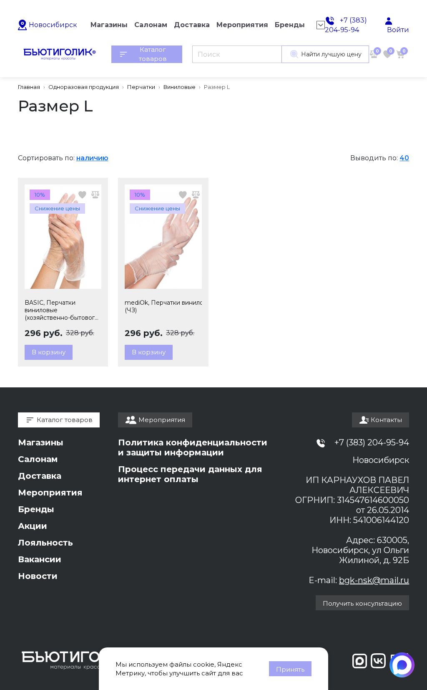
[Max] (401, 664)
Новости (38, 576)
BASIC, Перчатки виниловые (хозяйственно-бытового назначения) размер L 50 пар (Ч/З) (62, 310)
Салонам (38, 459)
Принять (290, 669)
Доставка (39, 476)
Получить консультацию (362, 603)
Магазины (40, 442)
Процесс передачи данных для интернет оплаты (190, 474)
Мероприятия (50, 493)
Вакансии (39, 559)
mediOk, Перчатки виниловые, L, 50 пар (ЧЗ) (163, 306)
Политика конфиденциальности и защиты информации (192, 447)
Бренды (36, 509)
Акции (32, 526)
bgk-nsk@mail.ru (374, 580)
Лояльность (45, 543)
